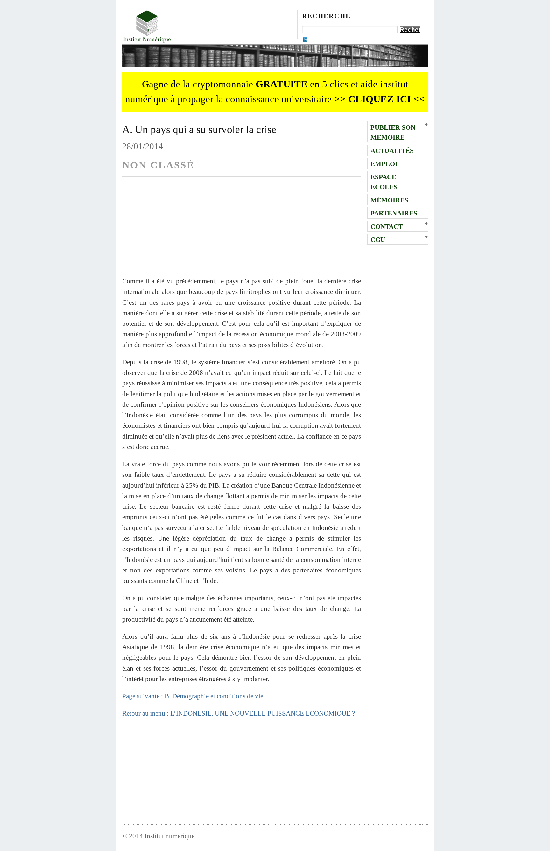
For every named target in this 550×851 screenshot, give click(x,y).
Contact (386, 226)
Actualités (392, 150)
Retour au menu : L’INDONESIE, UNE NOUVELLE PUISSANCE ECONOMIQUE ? (238, 713)
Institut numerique (169, 836)
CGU (377, 239)
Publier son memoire (392, 132)
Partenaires (393, 213)
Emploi (384, 163)
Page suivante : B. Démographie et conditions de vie (192, 696)
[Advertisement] (241, 231)
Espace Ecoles (384, 181)
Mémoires (389, 200)
